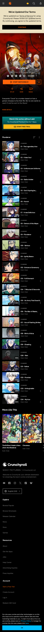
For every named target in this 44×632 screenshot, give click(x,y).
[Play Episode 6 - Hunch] (22, 201)
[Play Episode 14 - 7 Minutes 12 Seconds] (22, 289)
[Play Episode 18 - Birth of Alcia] (22, 333)
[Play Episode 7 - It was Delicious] (22, 212)
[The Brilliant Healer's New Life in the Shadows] (11, 433)
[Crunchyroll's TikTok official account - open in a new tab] (25, 483)
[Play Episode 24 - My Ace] (22, 399)
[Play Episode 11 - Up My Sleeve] (22, 256)
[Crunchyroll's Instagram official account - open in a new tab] (15, 483)
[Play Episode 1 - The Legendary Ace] (22, 146)
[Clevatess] (32, 432)
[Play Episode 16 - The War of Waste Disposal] (22, 311)
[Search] (33, 3)
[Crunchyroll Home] (15, 464)
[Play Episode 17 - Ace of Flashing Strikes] (22, 322)
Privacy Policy (26, 621)
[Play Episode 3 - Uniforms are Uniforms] (22, 168)
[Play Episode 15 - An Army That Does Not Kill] (22, 300)
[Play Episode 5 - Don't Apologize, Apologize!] (22, 190)
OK (22, 628)
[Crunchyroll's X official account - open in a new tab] (20, 483)
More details (7, 110)
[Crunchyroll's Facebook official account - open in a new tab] (9, 483)
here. (27, 623)
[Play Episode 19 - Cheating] (22, 344)
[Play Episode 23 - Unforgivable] (22, 388)
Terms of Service (26, 16)
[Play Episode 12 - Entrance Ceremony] (22, 267)
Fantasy (32, 72)
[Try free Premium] (27, 3)
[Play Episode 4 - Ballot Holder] (22, 179)
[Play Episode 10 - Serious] (22, 245)
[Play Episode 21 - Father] (22, 366)
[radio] (8, 75)
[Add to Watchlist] (39, 82)
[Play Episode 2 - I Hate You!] (22, 157)
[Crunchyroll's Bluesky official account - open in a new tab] (31, 483)
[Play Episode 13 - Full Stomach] (22, 278)
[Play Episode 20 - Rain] (22, 355)
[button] (3, 3)
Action (25, 72)
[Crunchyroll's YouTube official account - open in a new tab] (4, 483)
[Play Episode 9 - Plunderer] (22, 234)
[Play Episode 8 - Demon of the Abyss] (22, 223)
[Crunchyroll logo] (10, 3)
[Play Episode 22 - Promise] (22, 377)
